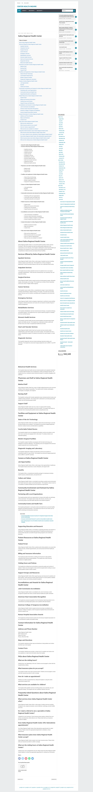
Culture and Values (24, 86)
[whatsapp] (29, 758)
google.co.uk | (28, 787)
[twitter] (22, 758)
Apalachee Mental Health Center (65, 62)
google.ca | (34, 787)
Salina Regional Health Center (66, 227)
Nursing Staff (23, 68)
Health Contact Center (64, 305)
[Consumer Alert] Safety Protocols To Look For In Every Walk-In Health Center (36, 518)
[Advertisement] (37, 23)
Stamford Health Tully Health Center (67, 322)
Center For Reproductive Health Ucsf (67, 204)
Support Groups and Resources (27, 103)
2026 (60, 116)
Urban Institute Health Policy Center (67, 276)
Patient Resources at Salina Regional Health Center (30, 95)
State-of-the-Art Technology (26, 73)
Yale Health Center (63, 47)
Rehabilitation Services (25, 55)
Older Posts (54, 779)
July (60, 120)
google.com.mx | (46, 789)
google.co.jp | (63, 787)
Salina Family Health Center (66, 230)
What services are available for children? (29, 128)
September (62, 142)
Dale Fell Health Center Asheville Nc (67, 303)
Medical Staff (23, 66)
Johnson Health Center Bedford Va (67, 243)
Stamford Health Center (65, 328)
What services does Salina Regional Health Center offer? (32, 132)
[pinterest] (26, 758)
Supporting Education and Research (28, 94)
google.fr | (57, 787)
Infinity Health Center (64, 278)
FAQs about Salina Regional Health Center (28, 121)
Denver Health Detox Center (65, 293)
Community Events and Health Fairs (28, 92)
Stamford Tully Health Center (66, 335)
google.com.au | (40, 787)
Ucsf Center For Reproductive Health (67, 201)
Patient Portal (23, 97)
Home (19, 10)
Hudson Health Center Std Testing (67, 311)
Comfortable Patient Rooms (26, 75)
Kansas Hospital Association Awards (28, 112)
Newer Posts (20, 779)
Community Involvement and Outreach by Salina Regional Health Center (35, 88)
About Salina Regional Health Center (27, 42)
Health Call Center (64, 291)
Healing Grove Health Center (66, 245)
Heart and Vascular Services (26, 59)
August (61, 118)
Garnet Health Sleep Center (65, 316)
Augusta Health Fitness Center (65, 57)
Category (24, 10)
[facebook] (19, 758)
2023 (60, 185)
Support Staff (23, 70)
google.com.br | (70, 787)
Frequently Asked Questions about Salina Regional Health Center (33, 130)
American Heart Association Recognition (29, 108)
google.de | (52, 787)
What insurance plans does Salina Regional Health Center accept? (35, 138)
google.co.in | (47, 787)
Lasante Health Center (64, 237)
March (61, 128)
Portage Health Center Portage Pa (67, 265)
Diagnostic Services (24, 61)
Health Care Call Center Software (67, 333)
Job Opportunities (24, 83)
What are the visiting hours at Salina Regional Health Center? (34, 139)
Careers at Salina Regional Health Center (28, 81)
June (61, 122)
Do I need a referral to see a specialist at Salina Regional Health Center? (36, 134)
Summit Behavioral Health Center (67, 314)
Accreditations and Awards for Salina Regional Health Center (32, 105)
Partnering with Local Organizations (28, 90)
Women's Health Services (26, 57)
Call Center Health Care (65, 284)
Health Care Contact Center (65, 331)
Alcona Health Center (64, 250)
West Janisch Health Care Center (67, 270)
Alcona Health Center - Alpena (66, 248)
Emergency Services (24, 53)
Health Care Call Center (65, 295)
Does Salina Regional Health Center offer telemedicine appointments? (35, 136)
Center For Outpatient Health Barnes (67, 298)
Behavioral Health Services (26, 62)
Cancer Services (24, 51)
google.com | (22, 787)
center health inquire (27, 6)
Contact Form (23, 119)
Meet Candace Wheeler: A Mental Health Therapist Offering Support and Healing (66, 29)
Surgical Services (24, 49)
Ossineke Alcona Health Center (66, 232)
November (62, 138)
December (62, 136)
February (61, 130)
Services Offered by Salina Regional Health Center (30, 44)
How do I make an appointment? (27, 127)
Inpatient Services (24, 46)
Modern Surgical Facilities (26, 77)
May (60, 124)
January (61, 132)
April (61, 126)
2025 (60, 134)
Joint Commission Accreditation (27, 106)
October (61, 140)
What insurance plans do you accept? (28, 125)
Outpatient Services (24, 48)
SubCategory (31, 10)
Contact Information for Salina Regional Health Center (31, 114)
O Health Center (63, 234)
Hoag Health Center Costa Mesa (66, 267)
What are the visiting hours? (26, 123)
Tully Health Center (64, 255)
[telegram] (32, 758)
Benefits (22, 84)
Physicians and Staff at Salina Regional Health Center (31, 64)
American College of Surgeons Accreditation (30, 110)
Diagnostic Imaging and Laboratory (28, 79)
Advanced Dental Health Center (66, 253)
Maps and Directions (25, 117)
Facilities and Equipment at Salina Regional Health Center (32, 72)
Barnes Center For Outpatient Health (67, 300)
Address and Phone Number (26, 116)
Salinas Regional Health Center (66, 225)
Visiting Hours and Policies (26, 101)
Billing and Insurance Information (27, 99)
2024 (60, 160)
